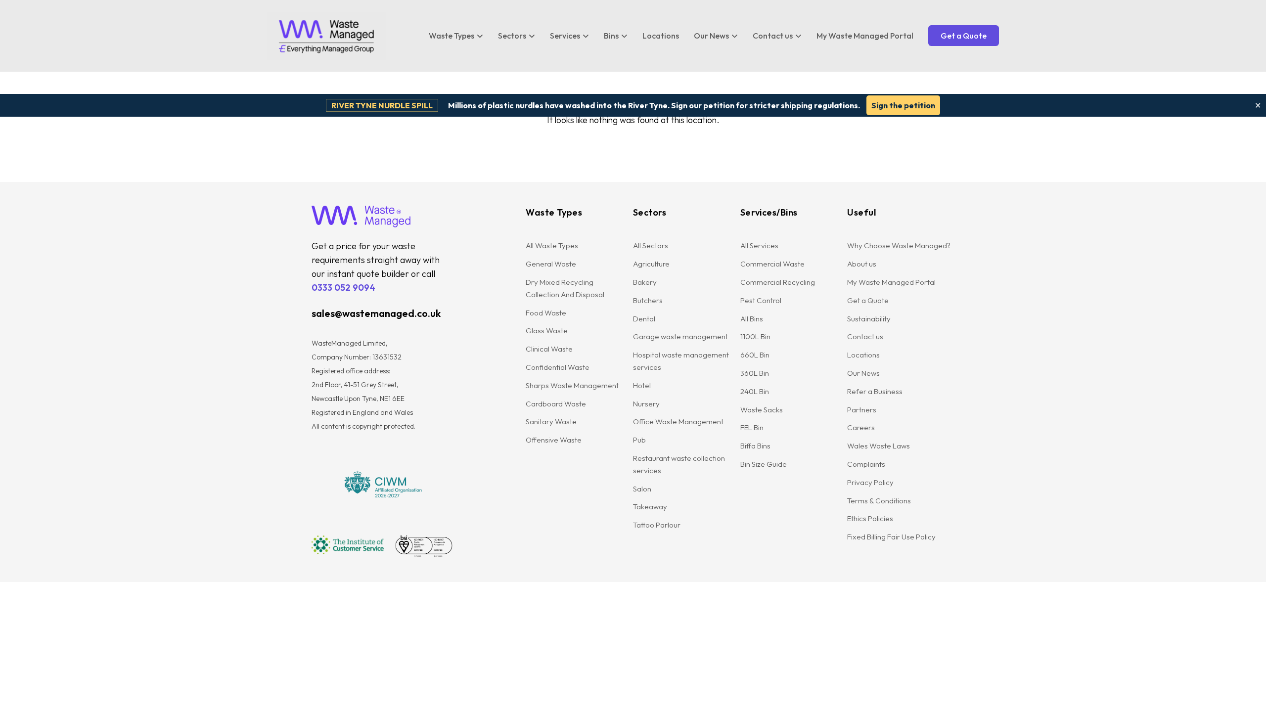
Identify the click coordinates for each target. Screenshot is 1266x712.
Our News (711, 36)
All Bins (751, 318)
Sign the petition (903, 105)
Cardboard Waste (556, 403)
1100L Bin (755, 336)
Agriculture (651, 263)
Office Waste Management (678, 421)
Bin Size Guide (763, 464)
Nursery (646, 403)
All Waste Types (552, 245)
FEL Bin (752, 427)
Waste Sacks (761, 409)
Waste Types (451, 36)
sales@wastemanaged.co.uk (376, 313)
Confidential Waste (557, 367)
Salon (642, 488)
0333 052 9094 (343, 287)
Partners (861, 409)
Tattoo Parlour (656, 525)
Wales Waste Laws (878, 445)
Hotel (642, 385)
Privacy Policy (870, 482)
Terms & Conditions (879, 500)
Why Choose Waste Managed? (898, 245)
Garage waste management (681, 336)
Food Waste (546, 312)
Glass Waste (547, 330)
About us (861, 263)
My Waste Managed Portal (864, 36)
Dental (644, 318)
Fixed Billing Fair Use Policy (891, 536)
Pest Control (760, 300)
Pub (639, 440)
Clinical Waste (549, 349)
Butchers (648, 300)
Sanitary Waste (551, 421)
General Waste (551, 263)
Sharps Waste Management (572, 385)
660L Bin (754, 354)
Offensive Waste (554, 440)
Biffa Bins (755, 445)
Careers (861, 427)
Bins (611, 36)
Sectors (512, 36)
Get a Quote (964, 36)
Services (565, 36)
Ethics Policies (870, 518)
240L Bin (754, 391)
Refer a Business (875, 391)
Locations (660, 36)
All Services (759, 245)
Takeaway (650, 506)
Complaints (866, 464)
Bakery (645, 282)
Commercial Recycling (777, 282)
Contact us (773, 36)
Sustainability (869, 318)
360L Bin (754, 373)
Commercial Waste (772, 263)
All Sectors (650, 245)
